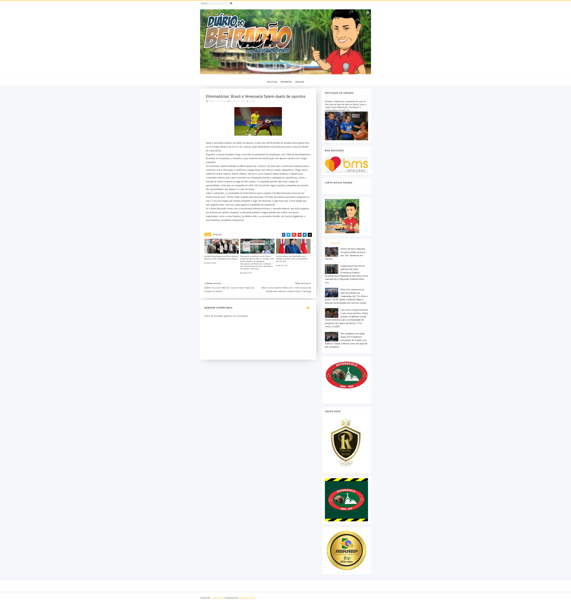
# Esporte (217, 234)
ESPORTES (286, 82)
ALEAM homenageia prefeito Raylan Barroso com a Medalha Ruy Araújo (221, 257)
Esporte (251, 101)
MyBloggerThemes (246, 597)
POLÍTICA (272, 82)
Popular (335, 243)
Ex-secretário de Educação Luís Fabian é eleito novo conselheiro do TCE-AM (292, 258)
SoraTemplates (217, 597)
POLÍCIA (299, 82)
